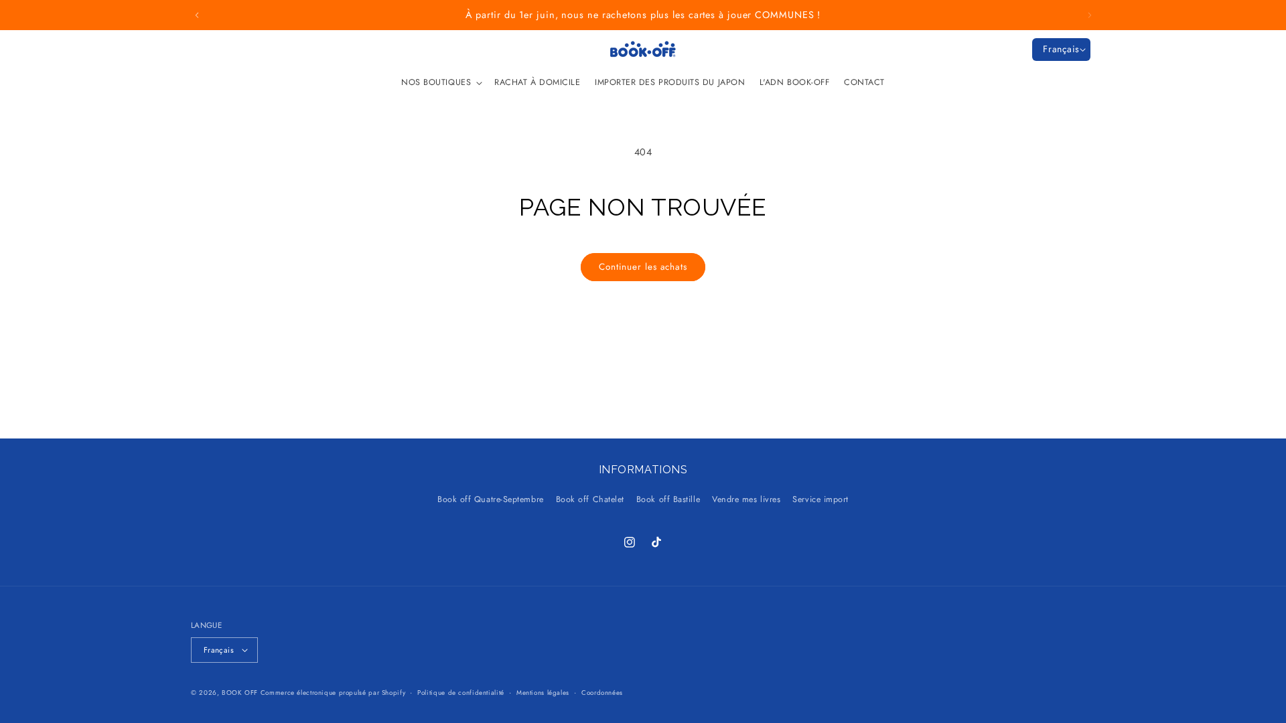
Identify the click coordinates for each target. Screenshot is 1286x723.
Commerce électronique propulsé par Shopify (333, 693)
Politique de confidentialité (460, 693)
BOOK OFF (240, 693)
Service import (820, 499)
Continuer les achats (643, 266)
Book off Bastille (668, 499)
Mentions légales (542, 693)
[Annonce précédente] (197, 15)
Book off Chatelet (590, 499)
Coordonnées (602, 693)
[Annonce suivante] (1089, 15)
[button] (440, 82)
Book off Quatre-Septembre (490, 499)
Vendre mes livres (746, 499)
